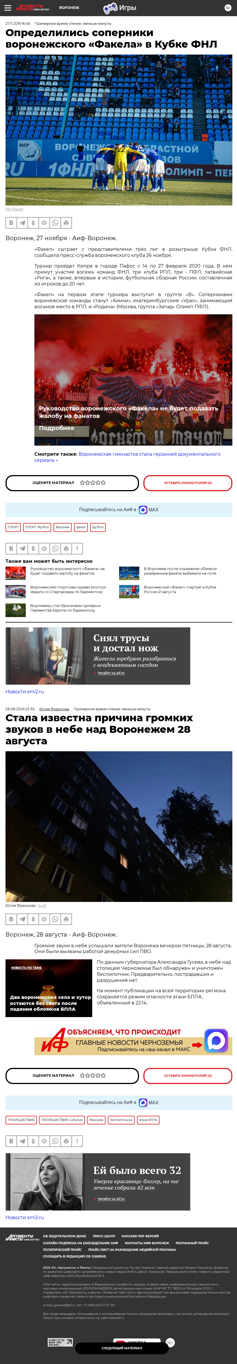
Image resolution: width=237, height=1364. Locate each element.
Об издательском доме (64, 1236)
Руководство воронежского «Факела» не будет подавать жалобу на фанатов (128, 412)
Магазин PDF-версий (140, 1236)
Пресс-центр (104, 1236)
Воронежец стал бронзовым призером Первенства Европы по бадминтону (65, 607)
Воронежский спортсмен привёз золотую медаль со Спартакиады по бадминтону (68, 589)
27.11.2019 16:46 (17, 23)
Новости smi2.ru (24, 691)
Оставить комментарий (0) (188, 483)
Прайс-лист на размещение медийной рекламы (132, 1250)
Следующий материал (122, 1348)
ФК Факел (14, 209)
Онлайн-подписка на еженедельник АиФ (80, 1243)
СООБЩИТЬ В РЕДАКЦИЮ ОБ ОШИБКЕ (74, 1256)
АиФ (42, 905)
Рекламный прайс (192, 1243)
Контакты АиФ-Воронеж (147, 1243)
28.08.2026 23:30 (20, 709)
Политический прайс (62, 1250)
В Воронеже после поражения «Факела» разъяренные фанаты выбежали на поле (180, 571)
